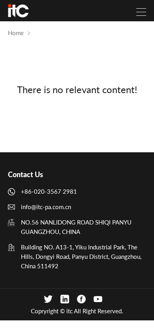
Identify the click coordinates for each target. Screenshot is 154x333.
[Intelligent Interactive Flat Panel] (18, 10)
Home (16, 32)
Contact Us (25, 174)
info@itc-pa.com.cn (46, 206)
